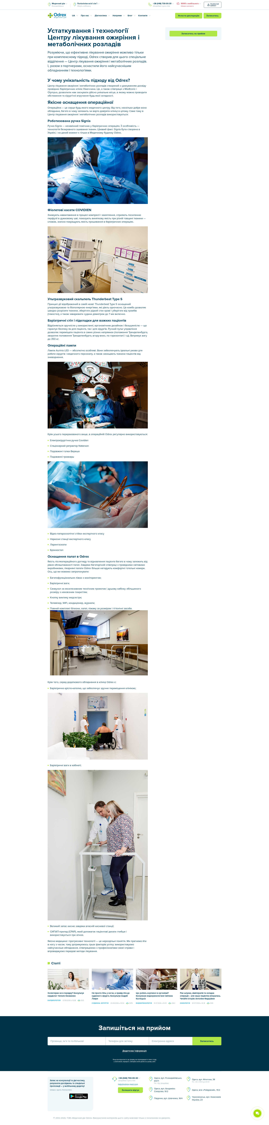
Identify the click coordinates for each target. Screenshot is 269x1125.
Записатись (212, 15)
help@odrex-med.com (128, 1084)
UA (73, 15)
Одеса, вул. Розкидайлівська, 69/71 (168, 1080)
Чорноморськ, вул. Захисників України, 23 (206, 1098)
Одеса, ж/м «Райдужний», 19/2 (206, 1090)
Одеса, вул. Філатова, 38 (203, 1080)
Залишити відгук (130, 1090)
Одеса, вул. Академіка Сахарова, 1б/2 (164, 1090)
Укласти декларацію (188, 15)
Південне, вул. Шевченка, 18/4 (168, 1098)
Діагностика (101, 15)
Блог (130, 15)
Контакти (142, 15)
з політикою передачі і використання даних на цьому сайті (135, 1061)
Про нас (85, 15)
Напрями (117, 15)
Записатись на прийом (193, 33)
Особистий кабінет (214, 5)
